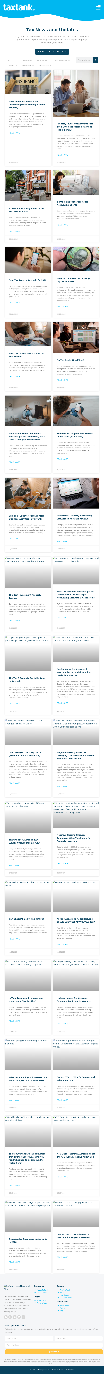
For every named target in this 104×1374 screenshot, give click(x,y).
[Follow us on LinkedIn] (19, 1317)
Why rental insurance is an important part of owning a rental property (27, 105)
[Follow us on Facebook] (6, 1317)
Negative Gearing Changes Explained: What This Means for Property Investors (74, 838)
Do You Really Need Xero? (70, 360)
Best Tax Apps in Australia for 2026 (27, 280)
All (9, 60)
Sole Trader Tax (28, 65)
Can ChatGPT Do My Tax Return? (26, 919)
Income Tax (27, 60)
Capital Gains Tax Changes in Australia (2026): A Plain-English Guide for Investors (74, 672)
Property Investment (63, 60)
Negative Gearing (43, 60)
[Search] (95, 60)
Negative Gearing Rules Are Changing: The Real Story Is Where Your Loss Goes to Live (75, 755)
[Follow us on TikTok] (23, 1317)
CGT (16, 60)
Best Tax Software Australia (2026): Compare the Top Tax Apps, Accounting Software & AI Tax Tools (76, 595)
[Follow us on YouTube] (14, 1317)
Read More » (15, 133)
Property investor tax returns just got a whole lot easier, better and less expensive (75, 127)
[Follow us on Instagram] (10, 1317)
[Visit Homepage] (17, 1288)
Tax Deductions (45, 65)
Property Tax (12, 65)
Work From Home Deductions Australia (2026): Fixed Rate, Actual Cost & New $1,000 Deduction (27, 437)
